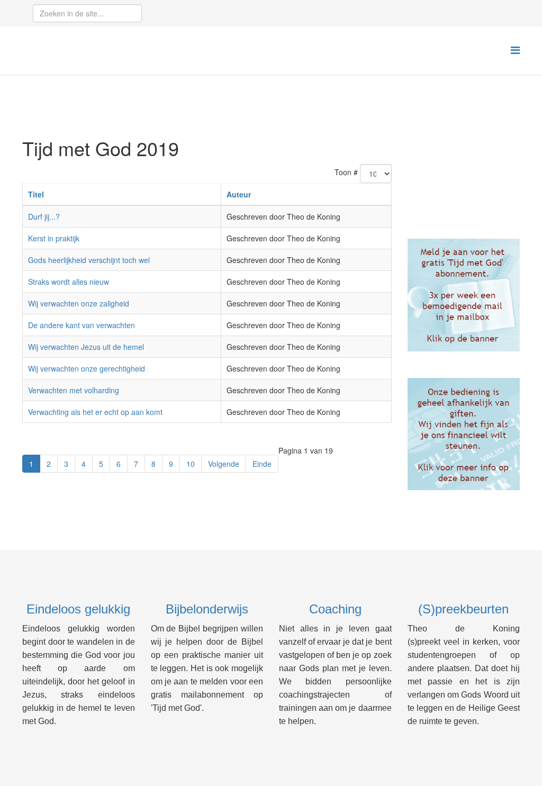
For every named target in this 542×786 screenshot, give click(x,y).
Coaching (335, 609)
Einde (262, 463)
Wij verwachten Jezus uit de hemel (86, 346)
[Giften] (464, 434)
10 (190, 463)
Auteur (239, 194)
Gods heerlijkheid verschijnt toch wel (89, 260)
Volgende (223, 463)
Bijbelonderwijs (207, 609)
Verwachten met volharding (73, 390)
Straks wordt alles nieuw (68, 281)
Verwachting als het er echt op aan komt (95, 411)
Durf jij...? (44, 216)
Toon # (346, 172)
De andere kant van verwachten (81, 325)
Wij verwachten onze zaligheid (78, 303)
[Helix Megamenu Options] (515, 49)
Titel (36, 194)
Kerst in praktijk (53, 238)
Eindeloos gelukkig (78, 609)
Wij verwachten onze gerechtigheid (86, 368)
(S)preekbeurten (463, 609)
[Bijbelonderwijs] (464, 295)
